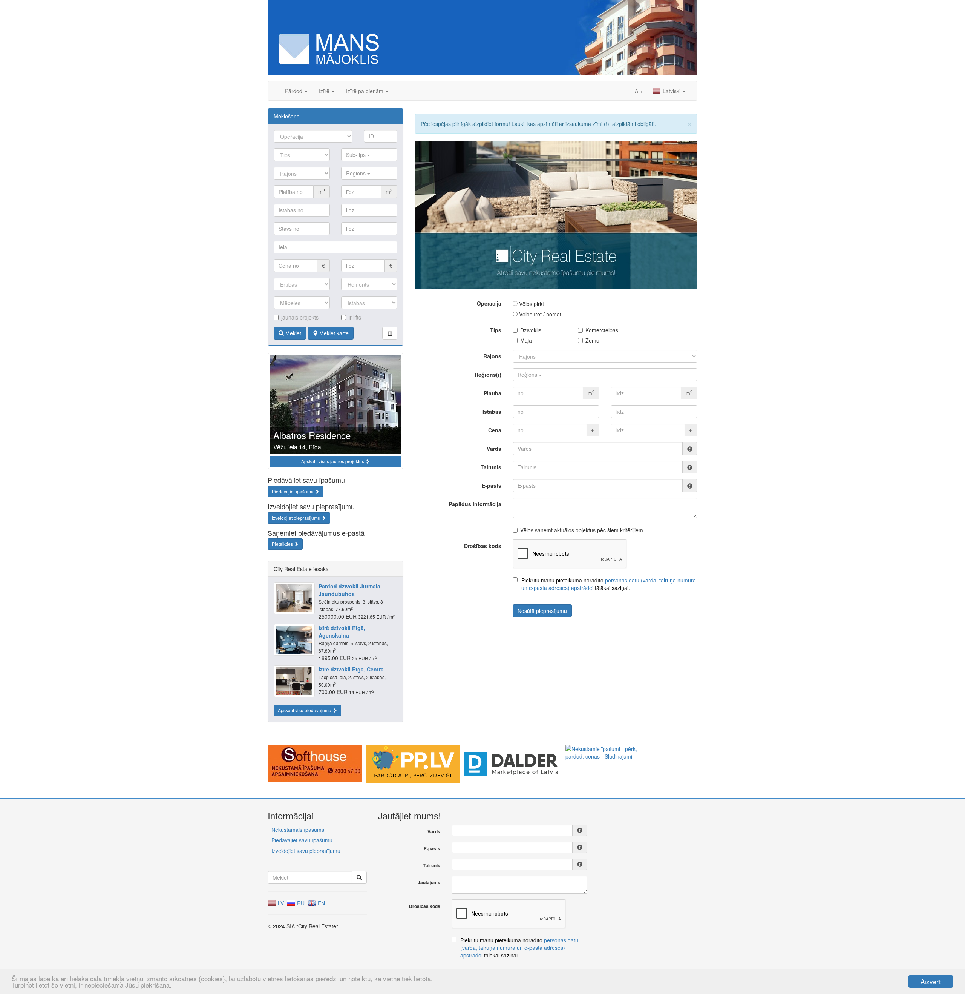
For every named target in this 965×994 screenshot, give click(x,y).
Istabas (491, 411)
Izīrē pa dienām (365, 91)
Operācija (489, 303)
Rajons (492, 356)
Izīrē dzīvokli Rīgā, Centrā (351, 669)
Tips (495, 330)
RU (300, 903)
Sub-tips (356, 154)
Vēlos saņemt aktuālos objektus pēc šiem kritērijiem (581, 530)
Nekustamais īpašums (297, 829)
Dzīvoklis (530, 330)
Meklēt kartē (333, 333)
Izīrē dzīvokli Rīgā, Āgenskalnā (342, 631)
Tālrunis (491, 467)
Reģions (356, 173)
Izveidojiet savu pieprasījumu (305, 850)
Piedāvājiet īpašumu (293, 491)
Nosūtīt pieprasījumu (542, 611)
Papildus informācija (475, 504)
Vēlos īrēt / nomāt (539, 314)
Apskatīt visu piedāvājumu (305, 710)
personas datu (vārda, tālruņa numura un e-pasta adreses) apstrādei (519, 947)
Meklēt (292, 333)
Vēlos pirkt (531, 303)
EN (320, 903)
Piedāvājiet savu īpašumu (301, 840)
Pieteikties (283, 544)
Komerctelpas (601, 330)
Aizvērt (931, 981)
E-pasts (491, 485)
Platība (492, 393)
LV (280, 903)
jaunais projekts (300, 317)
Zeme (592, 340)
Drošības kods (482, 546)
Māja (526, 340)
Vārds (494, 448)
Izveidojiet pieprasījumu (297, 518)
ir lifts (355, 317)
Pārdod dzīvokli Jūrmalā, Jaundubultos (350, 590)
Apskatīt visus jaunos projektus (333, 461)
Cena (494, 430)
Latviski (671, 91)
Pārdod (294, 91)
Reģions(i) (488, 374)
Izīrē (325, 91)
